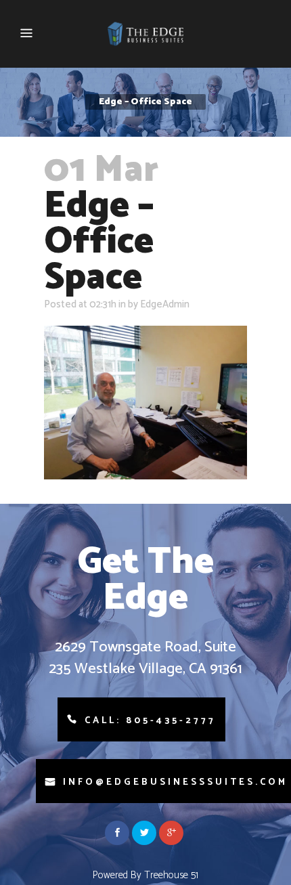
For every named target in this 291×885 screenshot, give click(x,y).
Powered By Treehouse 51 (145, 875)
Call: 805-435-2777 (150, 721)
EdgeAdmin (164, 304)
